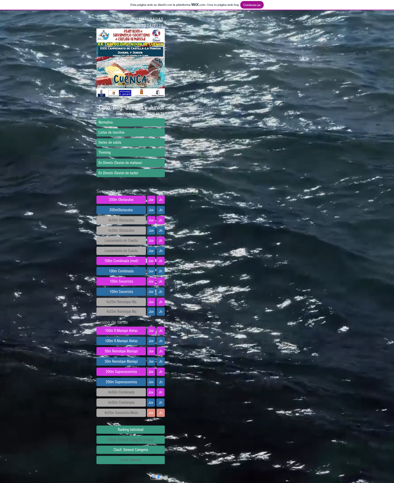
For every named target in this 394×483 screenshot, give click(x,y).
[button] (131, 107)
